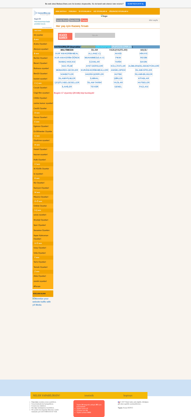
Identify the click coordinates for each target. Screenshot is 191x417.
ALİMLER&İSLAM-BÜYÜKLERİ (143, 66)
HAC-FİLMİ (67, 66)
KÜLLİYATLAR (118, 66)
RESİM (143, 58)
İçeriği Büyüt (62, 20)
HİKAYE (144, 53)
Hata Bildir (75, 20)
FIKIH (118, 58)
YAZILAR (118, 82)
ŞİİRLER (118, 78)
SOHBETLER (67, 74)
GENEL (118, 87)
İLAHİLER (67, 87)
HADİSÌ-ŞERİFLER (94, 74)
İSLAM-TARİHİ (94, 82)
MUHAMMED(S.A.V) (94, 58)
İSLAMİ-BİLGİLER (143, 74)
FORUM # (72, 11)
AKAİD (118, 53)
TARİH (118, 62)
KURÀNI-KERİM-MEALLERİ (94, 70)
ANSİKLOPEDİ (118, 70)
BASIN (143, 62)
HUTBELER (144, 82)
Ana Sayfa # (61, 11)
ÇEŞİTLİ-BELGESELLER (67, 82)
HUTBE (118, 74)
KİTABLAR (143, 78)
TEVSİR (94, 87)
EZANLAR (94, 62)
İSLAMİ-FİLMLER (67, 78)
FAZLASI (143, 87)
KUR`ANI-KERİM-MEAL (66, 53)
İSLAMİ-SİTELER (143, 70)
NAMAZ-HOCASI (67, 62)
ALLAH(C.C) (94, 53)
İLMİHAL (94, 78)
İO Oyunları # (85, 11)
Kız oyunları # (100, 11)
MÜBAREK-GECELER (67, 70)
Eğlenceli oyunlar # (118, 11)
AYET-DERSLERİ (94, 66)
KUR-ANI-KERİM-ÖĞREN (67, 58)
